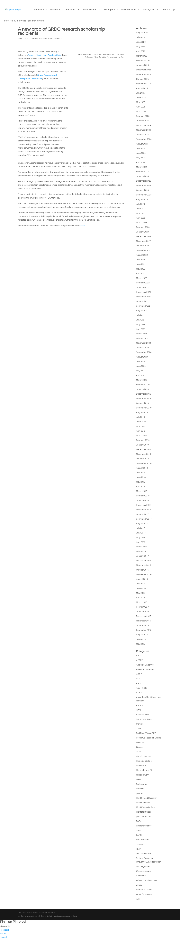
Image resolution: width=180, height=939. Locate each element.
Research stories (143, 826)
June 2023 (141, 209)
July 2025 (140, 93)
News (50, 39)
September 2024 (143, 139)
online (82, 226)
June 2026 (141, 42)
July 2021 (140, 315)
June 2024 (141, 153)
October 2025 (142, 79)
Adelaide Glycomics (145, 665)
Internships (141, 766)
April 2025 (140, 107)
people (139, 793)
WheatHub (141, 876)
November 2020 (143, 343)
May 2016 (140, 593)
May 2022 (140, 269)
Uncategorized (143, 866)
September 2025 (143, 84)
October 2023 (142, 190)
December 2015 (143, 616)
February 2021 (142, 338)
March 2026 (141, 56)
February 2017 (142, 551)
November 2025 (143, 74)
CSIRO (139, 729)
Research (55, 10)
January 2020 (142, 389)
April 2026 (140, 51)
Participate (109, 10)
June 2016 (141, 588)
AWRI (138, 710)
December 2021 (143, 292)
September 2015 (143, 630)
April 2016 (140, 598)
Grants (139, 747)
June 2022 (141, 264)
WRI (138, 899)
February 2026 (142, 60)
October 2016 (142, 570)
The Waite (39, 10)
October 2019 (142, 403)
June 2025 (141, 98)
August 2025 (142, 88)
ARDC (139, 683)
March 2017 (141, 547)
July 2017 (140, 528)
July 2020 (140, 361)
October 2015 (142, 625)
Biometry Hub (142, 715)
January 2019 (142, 445)
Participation (142, 784)
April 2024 (140, 162)
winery (139, 885)
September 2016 (143, 574)
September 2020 (143, 352)
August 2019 (142, 412)
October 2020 (142, 348)
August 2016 (142, 579)
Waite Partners (90, 10)
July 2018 (140, 473)
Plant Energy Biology (145, 807)
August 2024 (142, 144)
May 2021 (140, 324)
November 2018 (143, 454)
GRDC (139, 752)
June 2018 (141, 477)
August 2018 (142, 468)
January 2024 (142, 176)
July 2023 (140, 204)
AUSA (139, 693)
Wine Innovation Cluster (147, 880)
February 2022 (142, 283)
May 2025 (140, 102)
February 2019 (142, 440)
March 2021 (141, 334)
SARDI (139, 835)
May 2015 (140, 644)
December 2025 (143, 70)
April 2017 (140, 542)
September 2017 (143, 519)
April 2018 (140, 486)
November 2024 (143, 130)
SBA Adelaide (142, 840)
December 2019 (143, 394)
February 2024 (142, 172)
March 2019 (141, 436)
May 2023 (140, 213)
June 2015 (141, 639)
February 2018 (142, 496)
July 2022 (140, 260)
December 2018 (143, 449)
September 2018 (143, 463)
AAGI (138, 656)
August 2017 (142, 524)
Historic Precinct (143, 756)
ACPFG (139, 660)
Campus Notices (143, 719)
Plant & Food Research (146, 798)
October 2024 (142, 135)
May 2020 (140, 371)
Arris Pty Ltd (141, 688)
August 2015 (142, 635)
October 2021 (142, 301)
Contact (166, 10)
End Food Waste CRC (146, 733)
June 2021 (141, 320)
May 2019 (140, 426)
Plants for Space (143, 812)
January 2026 (142, 65)
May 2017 (140, 537)
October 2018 (142, 459)
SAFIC (139, 830)
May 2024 (140, 158)
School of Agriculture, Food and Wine (45, 55)
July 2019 (140, 417)
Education (71, 10)
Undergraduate (143, 871)
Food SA (140, 742)
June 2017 (141, 533)
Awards (139, 705)
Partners (140, 789)
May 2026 (140, 47)
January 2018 (142, 500)
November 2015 (143, 621)
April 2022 (140, 273)
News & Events (128, 10)
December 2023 (143, 181)
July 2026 (140, 37)
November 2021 (143, 297)
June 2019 (141, 422)
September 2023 (143, 195)
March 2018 (141, 491)
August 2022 (142, 255)
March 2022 (141, 278)
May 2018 (140, 482)
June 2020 (141, 366)
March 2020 (141, 380)
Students (57, 39)
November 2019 (143, 399)
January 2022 (142, 287)
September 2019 (143, 408)
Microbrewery (142, 775)
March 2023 (141, 223)
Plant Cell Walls (143, 803)
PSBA (138, 821)
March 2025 (141, 111)
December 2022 (143, 236)
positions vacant (143, 817)
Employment (148, 10)
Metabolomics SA (144, 770)
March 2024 (141, 167)
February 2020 (142, 385)
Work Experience (144, 894)
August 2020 (142, 357)
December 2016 (143, 561)
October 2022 (142, 246)
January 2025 (142, 121)
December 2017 (143, 505)
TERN (138, 849)
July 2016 (140, 584)
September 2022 (143, 250)
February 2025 (142, 116)
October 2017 (142, 514)
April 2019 (140, 431)
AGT (138, 679)
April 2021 (140, 329)
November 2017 (143, 510)
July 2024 (140, 148)
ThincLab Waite (143, 854)
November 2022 (143, 241)
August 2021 (142, 311)
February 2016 (142, 607)
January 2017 (142, 556)
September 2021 (143, 306)
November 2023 (143, 186)
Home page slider (144, 761)
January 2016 (142, 612)
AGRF (139, 674)
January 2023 (142, 232)
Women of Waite (143, 890)
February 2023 (142, 227)
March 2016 (141, 602)
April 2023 (140, 218)
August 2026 (142, 33)
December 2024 (143, 125)
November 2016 (143, 565)
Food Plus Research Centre (148, 738)
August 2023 (142, 199)
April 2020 (140, 375)
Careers (139, 724)
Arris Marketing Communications (62, 916)
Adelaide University (38, 39)
